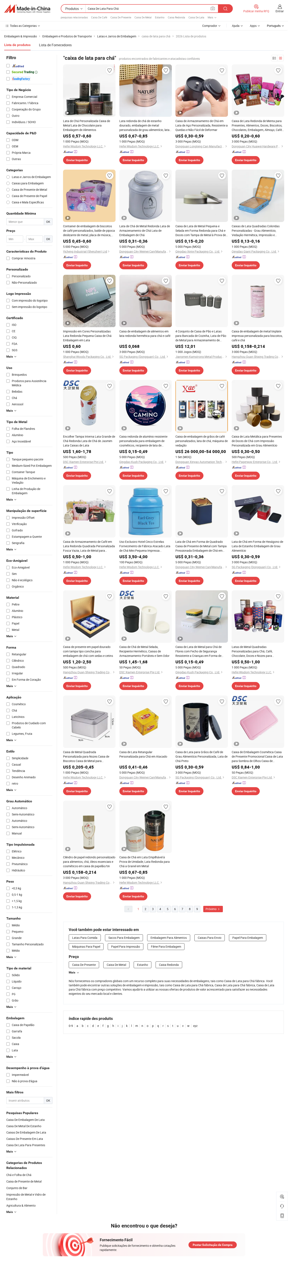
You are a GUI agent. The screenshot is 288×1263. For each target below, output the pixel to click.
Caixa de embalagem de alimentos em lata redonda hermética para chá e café (144, 333)
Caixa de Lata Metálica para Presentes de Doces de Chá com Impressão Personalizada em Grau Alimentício (257, 440)
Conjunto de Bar (16, 1188)
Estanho (159, 17)
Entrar (280, 11)
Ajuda (236, 26)
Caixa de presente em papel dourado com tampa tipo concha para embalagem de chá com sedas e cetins (88, 651)
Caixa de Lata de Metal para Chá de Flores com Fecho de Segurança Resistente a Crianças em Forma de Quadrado (198, 651)
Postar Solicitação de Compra (213, 1245)
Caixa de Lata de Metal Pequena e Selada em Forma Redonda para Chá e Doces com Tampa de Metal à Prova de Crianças (200, 230)
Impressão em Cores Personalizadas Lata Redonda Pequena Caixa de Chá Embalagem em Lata (87, 335)
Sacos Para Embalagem (124, 938)
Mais (72, 972)
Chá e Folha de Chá (18, 1175)
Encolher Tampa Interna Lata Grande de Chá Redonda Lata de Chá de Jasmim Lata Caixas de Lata (89, 440)
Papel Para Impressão (125, 947)
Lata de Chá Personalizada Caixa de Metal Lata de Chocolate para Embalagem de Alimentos (86, 125)
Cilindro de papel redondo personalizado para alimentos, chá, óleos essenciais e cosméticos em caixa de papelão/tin (89, 861)
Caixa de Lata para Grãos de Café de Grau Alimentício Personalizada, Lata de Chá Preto (201, 756)
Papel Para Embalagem (247, 938)
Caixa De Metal (143, 17)
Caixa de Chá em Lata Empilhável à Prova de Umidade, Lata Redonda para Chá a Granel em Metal (144, 861)
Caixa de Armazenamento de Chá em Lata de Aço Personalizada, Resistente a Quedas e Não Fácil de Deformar (201, 125)
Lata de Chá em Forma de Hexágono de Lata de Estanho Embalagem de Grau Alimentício (257, 546)
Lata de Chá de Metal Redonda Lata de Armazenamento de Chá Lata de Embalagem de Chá (144, 230)
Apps (253, 26)
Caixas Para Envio (209, 938)
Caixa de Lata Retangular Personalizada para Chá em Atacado (143, 754)
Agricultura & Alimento (21, 1205)
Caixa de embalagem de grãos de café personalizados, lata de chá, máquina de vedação (201, 440)
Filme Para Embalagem (166, 947)
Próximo (211, 909)
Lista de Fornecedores (55, 45)
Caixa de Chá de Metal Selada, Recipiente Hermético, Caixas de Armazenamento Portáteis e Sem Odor (144, 651)
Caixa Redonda (176, 17)
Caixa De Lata (196, 17)
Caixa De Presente (120, 17)
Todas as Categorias (23, 26)
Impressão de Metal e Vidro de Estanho (26, 1196)
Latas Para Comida (84, 938)
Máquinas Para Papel (86, 947)
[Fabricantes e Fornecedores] (27, 8)
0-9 (71, 1026)
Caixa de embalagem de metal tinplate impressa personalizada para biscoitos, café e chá (257, 335)
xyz (195, 1026)
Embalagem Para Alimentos (169, 938)
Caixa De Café (99, 17)
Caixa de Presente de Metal (24, 1181)
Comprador (209, 26)
